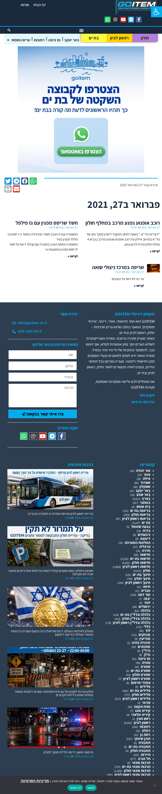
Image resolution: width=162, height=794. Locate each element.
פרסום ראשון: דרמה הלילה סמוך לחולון (68, 752)
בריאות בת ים (140, 510)
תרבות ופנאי (141, 762)
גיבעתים (144, 534)
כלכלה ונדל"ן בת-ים (135, 614)
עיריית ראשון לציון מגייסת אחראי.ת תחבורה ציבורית (60, 513)
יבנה (147, 598)
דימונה (145, 538)
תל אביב (144, 758)
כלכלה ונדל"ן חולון (136, 618)
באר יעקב (71, 39)
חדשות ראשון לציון (136, 566)
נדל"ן (146, 650)
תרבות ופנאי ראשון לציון (132, 774)
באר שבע (143, 494)
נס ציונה (54, 39)
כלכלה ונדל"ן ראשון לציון (131, 622)
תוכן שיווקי (142, 738)
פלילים (145, 686)
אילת (146, 478)
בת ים (94, 38)
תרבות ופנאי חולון (137, 770)
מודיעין (144, 638)
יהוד (147, 602)
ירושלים (144, 606)
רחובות (39, 39)
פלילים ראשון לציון (136, 698)
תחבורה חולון (140, 750)
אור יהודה (143, 470)
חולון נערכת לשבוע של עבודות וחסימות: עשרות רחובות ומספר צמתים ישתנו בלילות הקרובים (54, 693)
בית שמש (143, 506)
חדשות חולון (141, 562)
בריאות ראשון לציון (136, 518)
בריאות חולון (140, 514)
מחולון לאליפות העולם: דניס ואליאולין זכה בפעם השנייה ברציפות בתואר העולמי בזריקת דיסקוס (52, 633)
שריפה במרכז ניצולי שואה (118, 267)
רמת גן (145, 734)
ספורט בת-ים (140, 670)
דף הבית (39, 4)
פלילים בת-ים (140, 690)
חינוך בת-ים (141, 574)
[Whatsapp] (108, 20)
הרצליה (144, 546)
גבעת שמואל (140, 526)
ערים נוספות (20, 39)
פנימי (146, 702)
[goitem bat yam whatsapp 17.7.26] (81, 171)
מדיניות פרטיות (143, 402)
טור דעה (144, 594)
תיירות (145, 754)
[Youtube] (123, 20)
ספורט (145, 666)
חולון (145, 38)
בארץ (146, 498)
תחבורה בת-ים (139, 746)
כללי (147, 626)
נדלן (147, 654)
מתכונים (144, 646)
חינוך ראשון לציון (137, 582)
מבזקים (144, 634)
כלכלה (145, 610)
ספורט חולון (141, 674)
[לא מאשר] (155, 785)
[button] (156, 11)
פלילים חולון (141, 694)
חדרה (146, 550)
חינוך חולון (142, 578)
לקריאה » (155, 251)
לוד (147, 630)
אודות (25, 4)
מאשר (90, 787)
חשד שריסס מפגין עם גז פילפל (47, 222)
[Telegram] (131, 20)
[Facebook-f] (139, 20)
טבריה (145, 590)
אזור (147, 474)
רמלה (146, 730)
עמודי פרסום (140, 682)
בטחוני (145, 502)
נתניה (146, 662)
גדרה (146, 530)
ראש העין (143, 718)
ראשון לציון (119, 38)
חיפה (146, 586)
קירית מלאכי (140, 714)
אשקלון (144, 486)
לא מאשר (75, 787)
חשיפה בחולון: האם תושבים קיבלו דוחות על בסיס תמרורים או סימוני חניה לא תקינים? (50, 572)
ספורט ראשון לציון (136, 678)
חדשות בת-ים (140, 558)
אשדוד (145, 482)
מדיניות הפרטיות (34, 781)
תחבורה (144, 742)
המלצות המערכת (137, 542)
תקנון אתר (147, 395)
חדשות (145, 554)
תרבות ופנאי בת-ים (136, 766)
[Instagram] (115, 20)
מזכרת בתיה (141, 642)
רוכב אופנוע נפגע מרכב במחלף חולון (122, 222)
